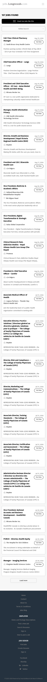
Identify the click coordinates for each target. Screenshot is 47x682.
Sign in (23, 631)
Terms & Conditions (23, 606)
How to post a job (23, 635)
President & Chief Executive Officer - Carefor (15, 272)
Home (23, 595)
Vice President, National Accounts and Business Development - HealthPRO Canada (15, 514)
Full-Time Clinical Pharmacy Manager (15, 39)
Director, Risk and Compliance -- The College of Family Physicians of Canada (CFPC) (17, 362)
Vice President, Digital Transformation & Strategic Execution (15, 218)
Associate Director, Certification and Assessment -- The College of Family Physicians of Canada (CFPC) (17, 448)
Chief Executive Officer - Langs (16, 62)
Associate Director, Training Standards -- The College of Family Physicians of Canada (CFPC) (15, 419)
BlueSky (23, 662)
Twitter (25, 669)
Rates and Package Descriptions (23, 620)
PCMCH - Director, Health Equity (17, 539)
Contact (23, 599)
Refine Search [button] (23, 29)
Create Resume (23, 648)
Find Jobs (23, 644)
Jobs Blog (23, 610)
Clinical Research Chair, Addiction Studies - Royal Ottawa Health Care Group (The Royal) (16, 246)
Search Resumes (23, 627)
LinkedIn (25, 665)
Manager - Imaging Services (15, 561)
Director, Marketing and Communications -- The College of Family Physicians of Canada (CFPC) (17, 390)
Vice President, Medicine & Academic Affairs (15, 187)
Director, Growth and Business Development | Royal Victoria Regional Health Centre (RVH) (16, 138)
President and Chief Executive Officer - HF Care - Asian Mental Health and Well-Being (17, 86)
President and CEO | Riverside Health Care (16, 163)
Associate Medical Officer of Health (15, 296)
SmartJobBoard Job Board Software (31, 678)
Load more (23, 580)
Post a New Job (23, 624)
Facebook (23, 658)
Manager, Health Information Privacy (16, 111)
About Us (23, 603)
